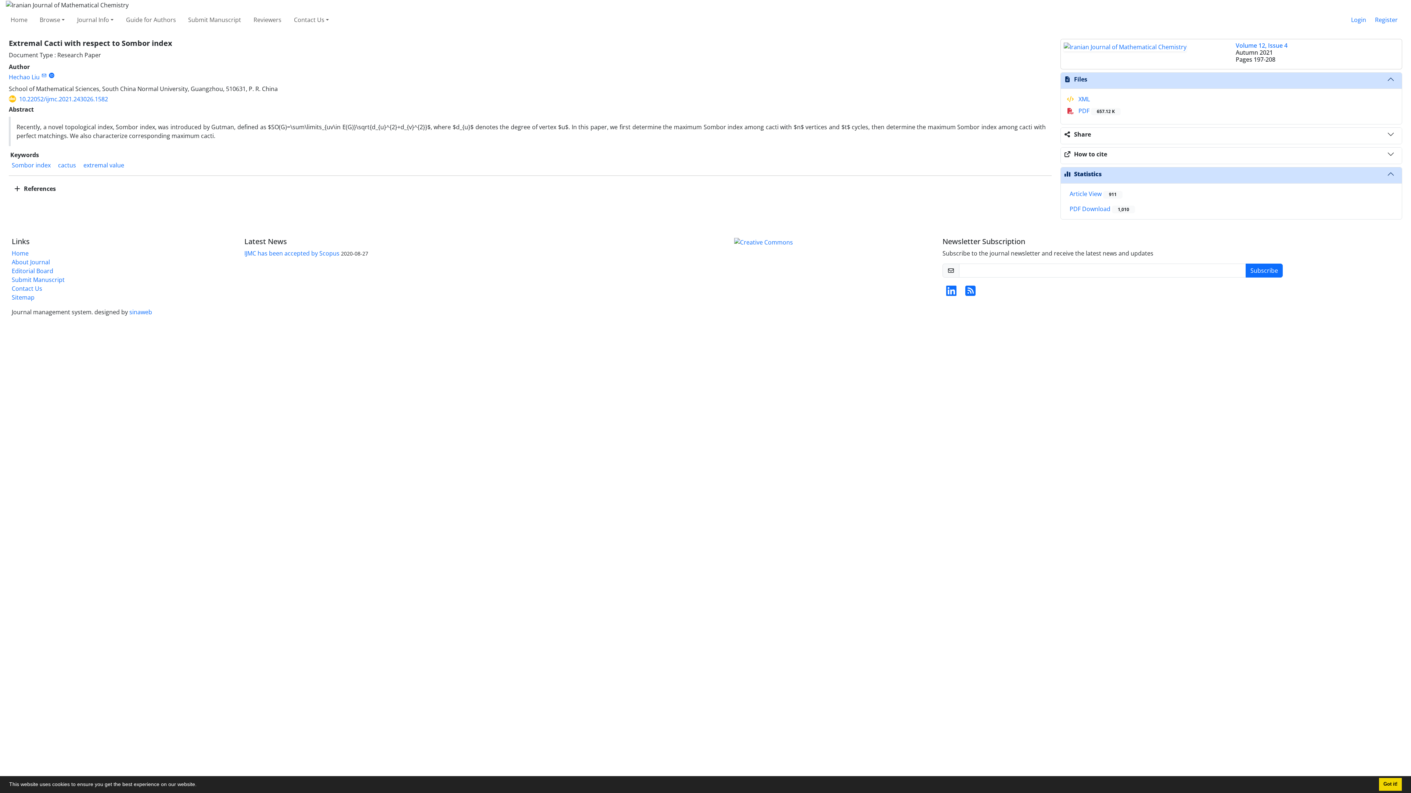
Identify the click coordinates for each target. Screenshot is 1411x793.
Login (1358, 20)
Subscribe (1264, 271)
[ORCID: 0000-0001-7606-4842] (51, 75)
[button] (199, 785)
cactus (67, 165)
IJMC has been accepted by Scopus (292, 253)
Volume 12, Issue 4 (1262, 45)
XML (1083, 99)
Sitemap (23, 297)
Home (19, 20)
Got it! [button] (1390, 784)
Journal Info (93, 20)
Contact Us (309, 20)
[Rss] (970, 293)
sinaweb (140, 312)
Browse (50, 20)
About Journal (31, 262)
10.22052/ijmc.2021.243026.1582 (63, 99)
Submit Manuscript (214, 20)
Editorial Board (32, 271)
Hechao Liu (24, 77)
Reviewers (267, 20)
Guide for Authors (151, 20)
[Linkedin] (951, 293)
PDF (1096, 111)
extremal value (103, 165)
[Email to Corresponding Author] (44, 75)
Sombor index (31, 165)
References (39, 189)
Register (1386, 20)
